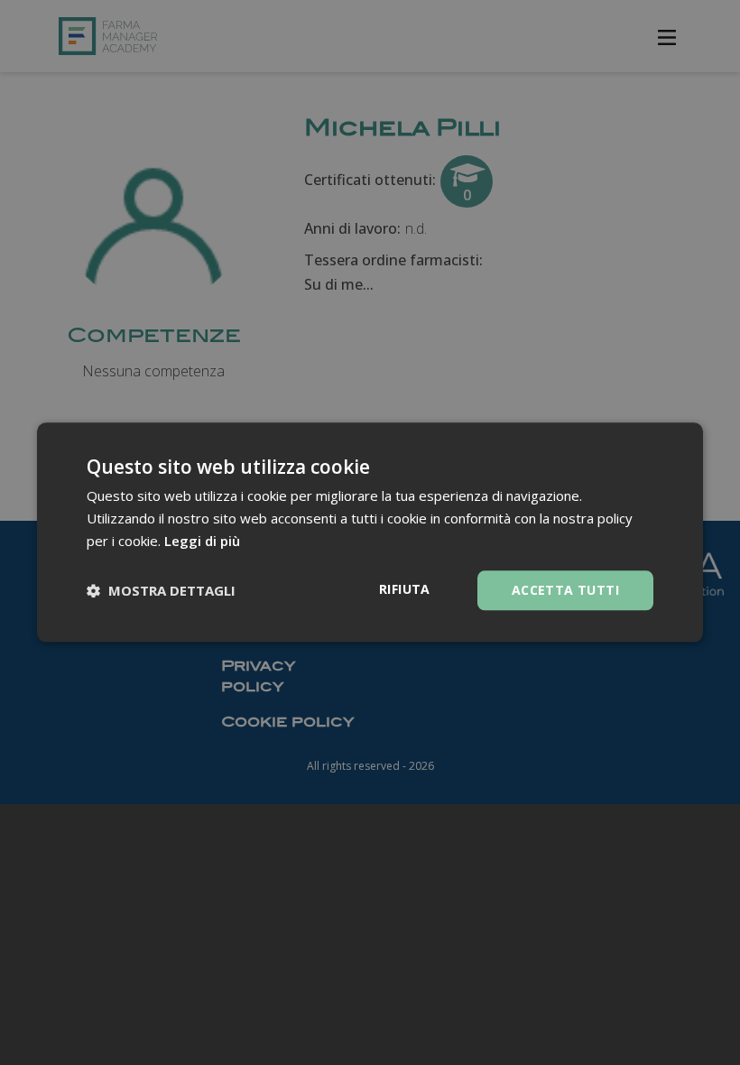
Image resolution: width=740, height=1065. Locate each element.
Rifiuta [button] (404, 588)
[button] (161, 590)
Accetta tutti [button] (565, 589)
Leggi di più (202, 541)
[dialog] (370, 532)
